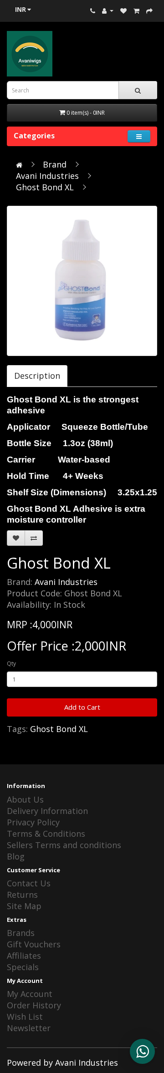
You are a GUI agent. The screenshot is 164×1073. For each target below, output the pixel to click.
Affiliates (24, 955)
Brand (55, 164)
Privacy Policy (33, 822)
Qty (11, 663)
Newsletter (29, 1027)
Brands (21, 932)
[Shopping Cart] (136, 10)
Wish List (25, 1016)
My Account (29, 993)
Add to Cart (82, 707)
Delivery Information (47, 810)
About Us (25, 799)
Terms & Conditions (46, 833)
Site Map (24, 905)
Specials (23, 966)
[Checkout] (149, 10)
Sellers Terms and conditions (64, 844)
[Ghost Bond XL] (82, 281)
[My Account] (107, 10)
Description (37, 375)
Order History (34, 1005)
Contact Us (29, 883)
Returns (22, 894)
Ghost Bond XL (45, 187)
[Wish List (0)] (123, 10)
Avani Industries (47, 175)
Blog (16, 856)
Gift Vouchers (34, 944)
